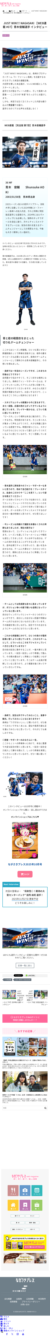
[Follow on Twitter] (12, 1334)
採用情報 (13, 1301)
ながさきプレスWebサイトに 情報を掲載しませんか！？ (26, 1018)
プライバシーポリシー (31, 1301)
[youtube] (23, 1334)
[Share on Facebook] (7, 1334)
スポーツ (6, 35)
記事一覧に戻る (25, 965)
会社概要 (8, 1298)
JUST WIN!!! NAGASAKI (23, 980)
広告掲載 (30, 1298)
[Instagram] (18, 1334)
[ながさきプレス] (10, 5)
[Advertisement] (25, 1138)
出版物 (19, 1298)
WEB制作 (42, 1298)
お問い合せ (25, 1304)
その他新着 (7, 980)
